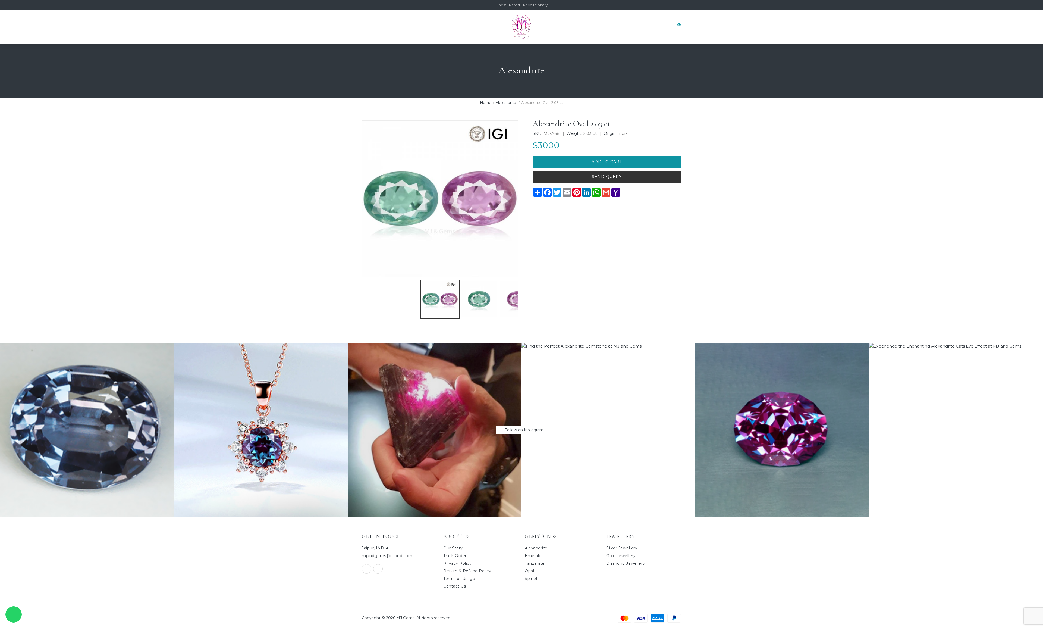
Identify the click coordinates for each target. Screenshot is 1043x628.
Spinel (531, 578)
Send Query (607, 176)
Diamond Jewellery (625, 563)
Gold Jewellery (621, 555)
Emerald (533, 555)
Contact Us (454, 586)
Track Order (455, 555)
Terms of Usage (459, 578)
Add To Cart (607, 161)
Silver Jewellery (621, 548)
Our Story (453, 548)
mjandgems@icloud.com (387, 555)
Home (485, 102)
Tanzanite (535, 563)
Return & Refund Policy (467, 570)
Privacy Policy (457, 563)
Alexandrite (506, 102)
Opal (529, 570)
